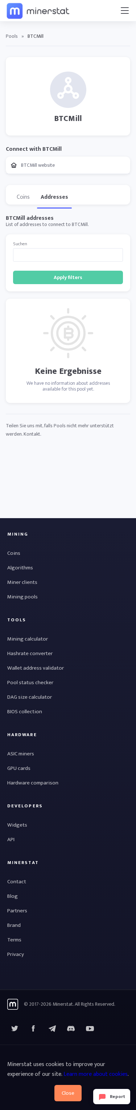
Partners (17, 910)
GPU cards (18, 768)
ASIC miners (20, 753)
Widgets (17, 825)
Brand (14, 925)
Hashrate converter (30, 653)
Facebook (33, 1028)
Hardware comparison (32, 782)
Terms (14, 939)
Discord (90, 1028)
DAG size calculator (29, 697)
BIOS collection (24, 711)
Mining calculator (27, 638)
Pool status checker (30, 682)
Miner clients (22, 582)
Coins (23, 197)
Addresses (54, 197)
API (11, 839)
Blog (12, 896)
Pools (12, 36)
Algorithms (20, 567)
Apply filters (68, 277)
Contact (16, 881)
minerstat (38, 10)
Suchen (20, 244)
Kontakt (32, 434)
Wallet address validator (35, 668)
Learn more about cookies (95, 1074)
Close (68, 1093)
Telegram (52, 1028)
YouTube (71, 1028)
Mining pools (22, 596)
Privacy (15, 954)
